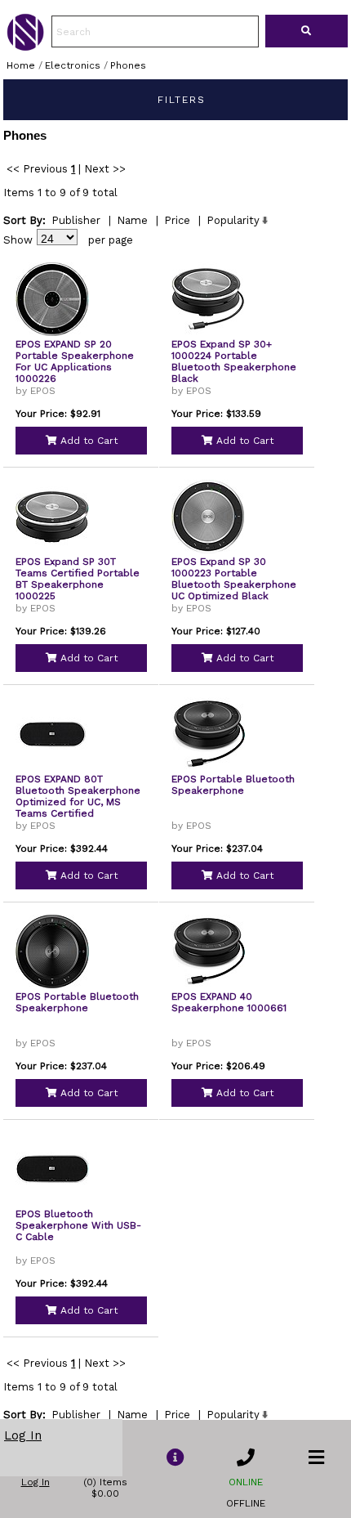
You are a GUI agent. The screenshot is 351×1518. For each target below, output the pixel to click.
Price (177, 220)
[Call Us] (246, 1458)
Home (21, 65)
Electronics (72, 65)
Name (132, 220)
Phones (128, 65)
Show (18, 240)
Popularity (233, 220)
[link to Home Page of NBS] (25, 46)
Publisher (75, 220)
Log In (23, 1435)
